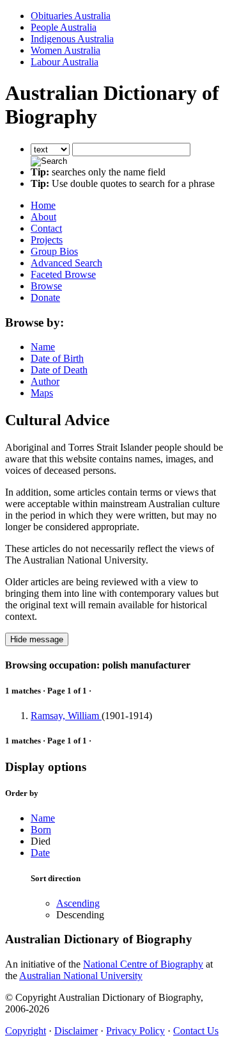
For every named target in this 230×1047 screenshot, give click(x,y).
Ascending (78, 903)
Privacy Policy (135, 1030)
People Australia (63, 27)
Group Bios (54, 251)
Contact (46, 228)
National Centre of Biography (143, 964)
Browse (46, 285)
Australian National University (80, 975)
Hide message (36, 639)
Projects (47, 239)
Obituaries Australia (71, 15)
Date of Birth (57, 358)
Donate (45, 297)
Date (40, 852)
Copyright (25, 1030)
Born (41, 829)
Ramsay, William (66, 715)
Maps (42, 392)
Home (43, 205)
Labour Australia (64, 61)
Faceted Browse (63, 274)
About (43, 216)
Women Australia (65, 50)
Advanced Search (66, 262)
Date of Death (59, 369)
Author (45, 381)
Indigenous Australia (72, 38)
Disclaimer (76, 1030)
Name (43, 346)
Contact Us (195, 1030)
